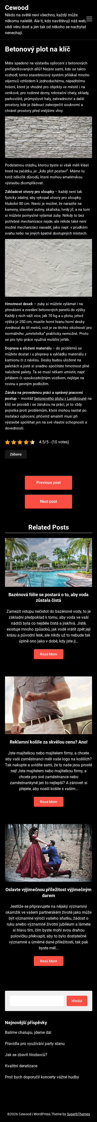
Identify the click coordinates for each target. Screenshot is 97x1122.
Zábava (16, 454)
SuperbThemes (78, 1114)
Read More (48, 654)
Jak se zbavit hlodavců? (26, 1054)
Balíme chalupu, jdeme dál (28, 1032)
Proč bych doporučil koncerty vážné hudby (42, 1077)
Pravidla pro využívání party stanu (35, 1043)
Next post (48, 501)
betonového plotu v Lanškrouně (60, 398)
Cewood (17, 7)
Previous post (48, 482)
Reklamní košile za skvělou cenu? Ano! (49, 742)
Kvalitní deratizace (21, 1066)
